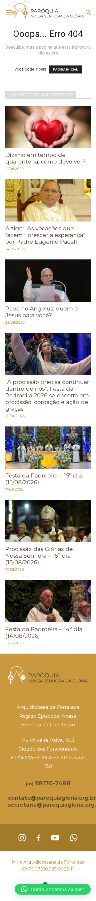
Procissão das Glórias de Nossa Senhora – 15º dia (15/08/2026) (39, 556)
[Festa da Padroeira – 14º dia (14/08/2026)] (48, 601)
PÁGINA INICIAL (65, 69)
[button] (88, 12)
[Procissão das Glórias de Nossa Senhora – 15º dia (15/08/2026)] (48, 521)
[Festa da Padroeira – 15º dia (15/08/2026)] (48, 447)
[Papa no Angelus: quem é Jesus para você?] (48, 280)
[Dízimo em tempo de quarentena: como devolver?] (48, 127)
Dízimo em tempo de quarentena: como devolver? (45, 158)
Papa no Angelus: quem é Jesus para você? (41, 312)
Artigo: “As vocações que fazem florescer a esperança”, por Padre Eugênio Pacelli (45, 235)
